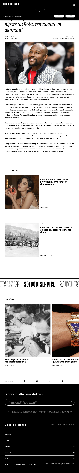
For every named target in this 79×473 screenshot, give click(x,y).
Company (8, 452)
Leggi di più (40, 11)
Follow (7, 458)
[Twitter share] (37, 381)
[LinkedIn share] (62, 381)
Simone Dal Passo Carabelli (63, 38)
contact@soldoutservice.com (62, 425)
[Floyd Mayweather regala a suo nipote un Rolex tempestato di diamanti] (25, 381)
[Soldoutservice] (6, 424)
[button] (12, 16)
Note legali (32, 464)
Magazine (8, 435)
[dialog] (39, 10)
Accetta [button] (70, 16)
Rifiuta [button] (59, 16)
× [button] (74, 5)
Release (7, 446)
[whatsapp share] (49, 381)
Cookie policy (21, 464)
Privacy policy (10, 464)
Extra (7, 440)
